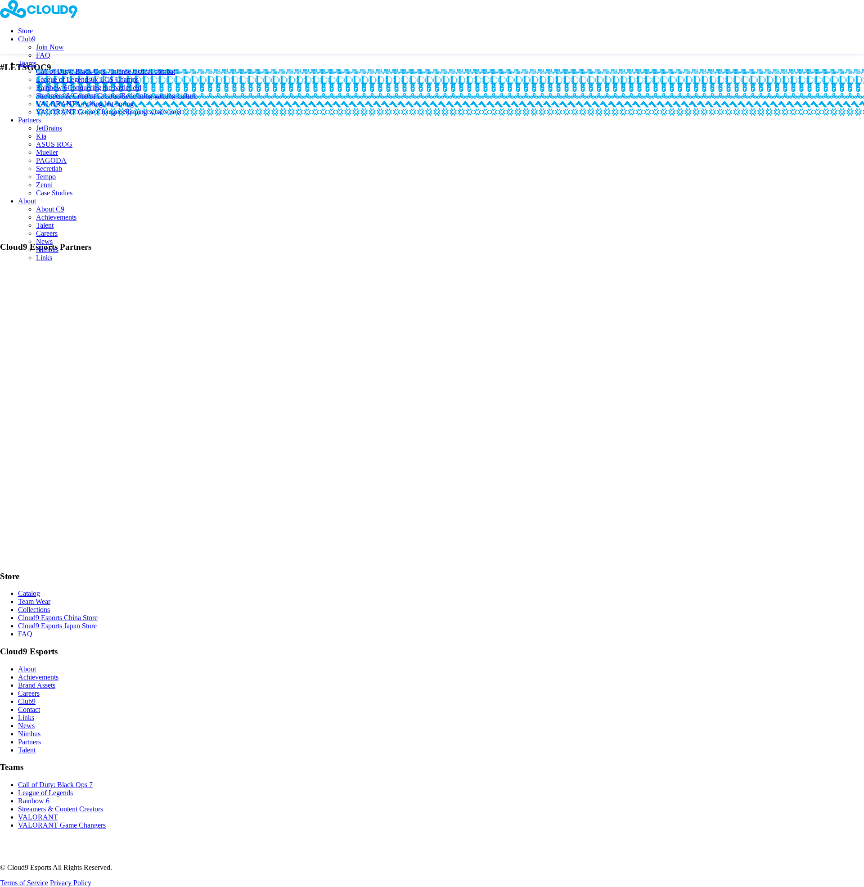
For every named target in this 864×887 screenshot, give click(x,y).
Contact (29, 709)
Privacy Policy (70, 883)
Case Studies (54, 193)
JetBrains (49, 128)
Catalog (29, 593)
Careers (47, 233)
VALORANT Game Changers (108, 112)
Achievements (56, 217)
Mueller (47, 152)
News (44, 241)
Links (44, 257)
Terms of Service (24, 883)
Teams (27, 63)
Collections (34, 609)
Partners (29, 120)
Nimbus (47, 249)
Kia (41, 136)
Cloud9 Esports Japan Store (57, 626)
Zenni (44, 185)
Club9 (27, 39)
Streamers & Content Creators (116, 95)
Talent (45, 225)
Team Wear (34, 601)
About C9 (50, 209)
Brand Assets (36, 685)
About (27, 201)
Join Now (50, 47)
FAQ (43, 55)
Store (25, 31)
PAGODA (51, 160)
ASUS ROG (54, 144)
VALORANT (85, 104)
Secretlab (49, 168)
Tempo (46, 176)
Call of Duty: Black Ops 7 (105, 71)
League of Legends (87, 79)
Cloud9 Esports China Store (58, 617)
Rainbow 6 (88, 87)
